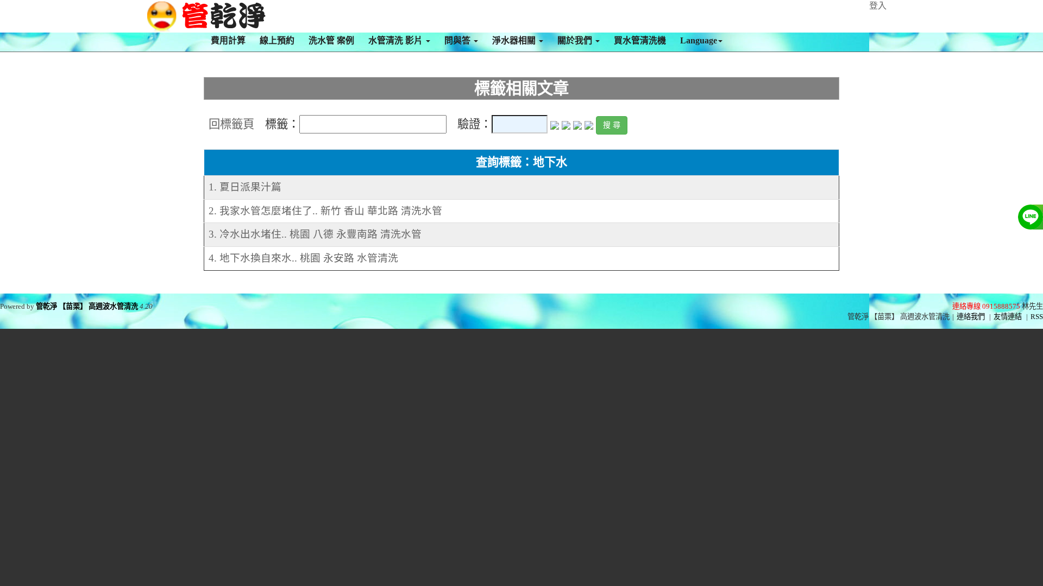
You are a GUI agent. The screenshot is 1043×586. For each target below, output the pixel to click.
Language (698, 40)
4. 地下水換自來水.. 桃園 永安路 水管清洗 (303, 258)
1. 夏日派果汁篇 (245, 187)
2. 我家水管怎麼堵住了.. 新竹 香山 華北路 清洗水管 (325, 210)
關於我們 (575, 40)
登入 (878, 5)
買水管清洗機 (640, 40)
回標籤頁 (231, 124)
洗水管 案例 (331, 40)
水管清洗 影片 (396, 40)
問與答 (458, 40)
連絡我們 (971, 317)
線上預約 (277, 40)
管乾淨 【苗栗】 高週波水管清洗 (87, 306)
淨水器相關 (515, 40)
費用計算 (228, 40)
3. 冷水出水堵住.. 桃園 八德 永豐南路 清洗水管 (315, 234)
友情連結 (1008, 317)
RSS (1037, 317)
